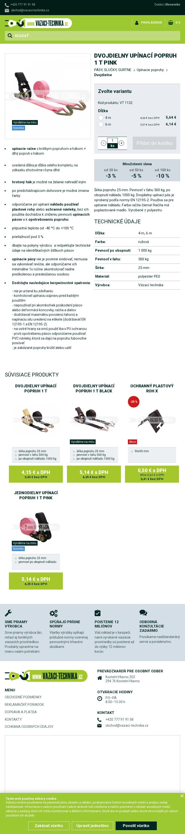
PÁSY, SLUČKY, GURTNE (112, 70)
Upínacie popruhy (150, 70)
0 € (178, 22)
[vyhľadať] (10, 35)
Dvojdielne (103, 75)
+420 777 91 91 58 (22, 4)
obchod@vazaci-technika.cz (30, 10)
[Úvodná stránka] (38, 23)
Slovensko (172, 4)
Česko (158, 4)
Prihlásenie (151, 22)
